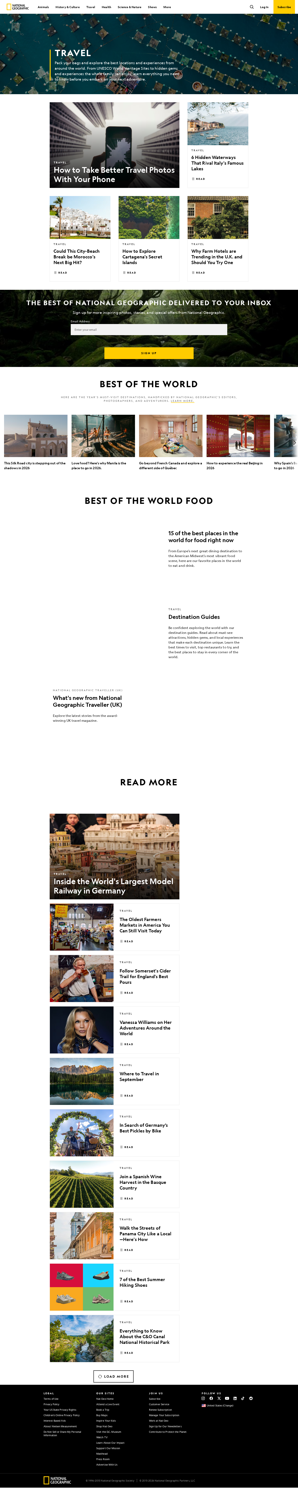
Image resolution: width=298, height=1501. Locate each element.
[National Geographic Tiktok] (242, 1398)
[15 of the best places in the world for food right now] (149, 550)
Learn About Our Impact (110, 1442)
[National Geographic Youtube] (227, 1398)
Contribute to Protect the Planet (168, 1431)
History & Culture (67, 7)
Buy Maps (101, 1415)
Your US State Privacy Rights (60, 1409)
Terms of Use (51, 1398)
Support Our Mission (108, 1448)
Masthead (102, 1453)
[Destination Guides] (149, 636)
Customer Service (159, 1404)
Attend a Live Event (107, 1404)
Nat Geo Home (105, 1398)
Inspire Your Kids (106, 1420)
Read (200, 178)
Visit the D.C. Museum (108, 1431)
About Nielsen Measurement (60, 1426)
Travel (90, 7)
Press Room (103, 1459)
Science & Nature (129, 7)
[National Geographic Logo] (57, 1483)
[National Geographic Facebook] (211, 1398)
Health (106, 7)
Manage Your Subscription (164, 1415)
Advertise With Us (106, 1464)
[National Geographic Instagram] (203, 1398)
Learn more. (182, 400)
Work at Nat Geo (158, 1420)
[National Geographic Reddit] (250, 1398)
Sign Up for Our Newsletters (165, 1426)
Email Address (80, 321)
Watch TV (102, 1437)
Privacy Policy (51, 1404)
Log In (264, 7)
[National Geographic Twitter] (219, 1398)
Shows (152, 7)
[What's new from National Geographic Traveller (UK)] (149, 708)
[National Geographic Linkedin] (235, 1398)
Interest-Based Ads (55, 1420)
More (167, 7)
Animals (43, 7)
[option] (36, 442)
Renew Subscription (160, 1409)
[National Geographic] (18, 7)
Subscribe (154, 1398)
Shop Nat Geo (104, 1426)
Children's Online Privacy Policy (62, 1415)
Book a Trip (102, 1409)
